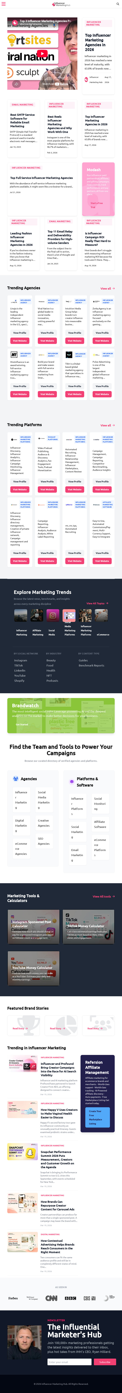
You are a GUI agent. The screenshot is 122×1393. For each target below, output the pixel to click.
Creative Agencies (44, 823)
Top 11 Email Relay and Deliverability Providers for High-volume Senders (60, 237)
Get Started (22, 724)
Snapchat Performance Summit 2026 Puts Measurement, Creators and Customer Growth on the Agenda (57, 1159)
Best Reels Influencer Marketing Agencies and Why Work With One (60, 124)
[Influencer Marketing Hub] (61, 3)
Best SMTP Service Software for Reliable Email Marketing (22, 120)
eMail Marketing (22, 104)
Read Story (18, 1028)
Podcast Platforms (53, 438)
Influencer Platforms (77, 806)
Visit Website (20, 340)
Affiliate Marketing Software (108, 504)
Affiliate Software (100, 824)
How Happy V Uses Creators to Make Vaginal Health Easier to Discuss (59, 1113)
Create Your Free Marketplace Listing (95, 1117)
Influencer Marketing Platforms (25, 439)
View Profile (19, 332)
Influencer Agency (25, 301)
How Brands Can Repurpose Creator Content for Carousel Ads (57, 1205)
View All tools (102, 896)
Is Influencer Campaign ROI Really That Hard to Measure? (98, 238)
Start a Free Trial (97, 205)
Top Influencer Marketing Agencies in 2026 (98, 42)
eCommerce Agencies (21, 848)
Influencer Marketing (93, 23)
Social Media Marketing (44, 799)
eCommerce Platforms (100, 847)
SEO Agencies (44, 841)
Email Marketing (77, 855)
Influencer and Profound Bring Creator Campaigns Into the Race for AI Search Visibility (58, 1069)
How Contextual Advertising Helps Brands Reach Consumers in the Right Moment (57, 1246)
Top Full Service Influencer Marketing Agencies (41, 177)
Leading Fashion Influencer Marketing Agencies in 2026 (21, 238)
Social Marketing (77, 831)
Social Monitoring (100, 803)
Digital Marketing (21, 825)
